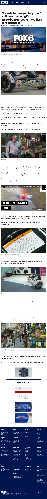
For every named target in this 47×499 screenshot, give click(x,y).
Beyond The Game (4, 452)
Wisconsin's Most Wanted (4, 433)
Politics (2, 438)
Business (26, 436)
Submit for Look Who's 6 (41, 431)
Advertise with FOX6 (28, 469)
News (2, 429)
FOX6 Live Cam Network (16, 434)
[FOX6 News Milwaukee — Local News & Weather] (5, 2)
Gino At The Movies (40, 440)
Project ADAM (39, 454)
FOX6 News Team (16, 470)
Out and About (39, 436)
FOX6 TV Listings (16, 452)
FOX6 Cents (27, 432)
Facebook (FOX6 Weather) (28, 460)
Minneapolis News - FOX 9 (5, 470)
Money (26, 429)
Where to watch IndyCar (41, 475)
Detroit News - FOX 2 (5, 471)
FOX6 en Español (4, 442)
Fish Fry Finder (39, 451)
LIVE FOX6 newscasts (17, 450)
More (27, 2)
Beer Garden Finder (40, 450)
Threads (26, 455)
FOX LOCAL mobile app (5, 441)
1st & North (3, 451)
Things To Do (39, 448)
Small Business (27, 437)
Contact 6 (26, 431)
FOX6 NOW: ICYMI (16, 451)
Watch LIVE (16, 447)
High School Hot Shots (5, 454)
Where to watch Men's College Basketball (41, 477)
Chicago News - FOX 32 (5, 468)
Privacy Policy (24, 397)
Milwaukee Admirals (5, 457)
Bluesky (26, 457)
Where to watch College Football (41, 470)
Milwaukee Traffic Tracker (40, 442)
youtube (43, 492)
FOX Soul (15, 458)
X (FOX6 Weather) (28, 462)
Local (2, 431)
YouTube (26, 450)
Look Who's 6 (39, 433)
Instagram (27, 452)
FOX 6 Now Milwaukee (11, 25)
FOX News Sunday (16, 459)
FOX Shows (15, 461)
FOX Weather (15, 437)
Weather (15, 429)
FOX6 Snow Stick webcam (16, 442)
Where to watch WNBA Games (41, 483)
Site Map (3, 444)
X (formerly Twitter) (28, 458)
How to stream (16, 448)
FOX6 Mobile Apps (16, 469)
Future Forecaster (16, 440)
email (45, 492)
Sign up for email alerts (17, 468)
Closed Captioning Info (17, 477)
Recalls (26, 433)
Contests (14, 466)
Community (40, 447)
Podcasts (3, 437)
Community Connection (41, 455)
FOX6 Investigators (4, 434)
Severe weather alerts (17, 431)
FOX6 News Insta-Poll (5, 440)
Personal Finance (28, 435)
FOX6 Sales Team (28, 468)
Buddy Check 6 (39, 452)
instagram (39, 492)
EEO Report (15, 473)
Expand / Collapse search (45, 2)
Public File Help (16, 474)
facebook (34, 492)
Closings (14, 438)
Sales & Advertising (28, 465)
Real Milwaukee (39, 434)
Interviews (38, 437)
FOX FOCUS (27, 470)
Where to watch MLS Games (40, 486)
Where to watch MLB (41, 471)
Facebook (27, 451)
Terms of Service (24, 398)
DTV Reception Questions (16, 479)
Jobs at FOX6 (15, 472)
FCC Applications (16, 476)
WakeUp (39, 429)
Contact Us (16, 465)
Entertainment (4, 436)
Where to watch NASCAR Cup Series (40, 474)
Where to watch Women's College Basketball (40, 480)
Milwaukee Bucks (4, 455)
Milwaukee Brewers (5, 448)
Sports (3, 447)
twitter (36, 492)
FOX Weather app (16, 436)
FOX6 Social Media (28, 448)
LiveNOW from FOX (16, 454)
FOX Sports (15, 457)
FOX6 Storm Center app (17, 432)
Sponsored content (28, 472)
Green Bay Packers (4, 450)
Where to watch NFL (40, 468)
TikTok (26, 454)
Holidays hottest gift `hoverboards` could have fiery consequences (15, 53)
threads (41, 492)
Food (38, 438)
